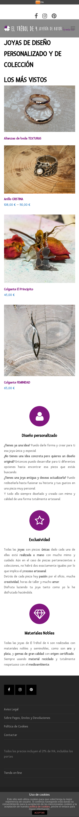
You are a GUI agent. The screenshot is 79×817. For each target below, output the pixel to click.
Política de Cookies (16, 726)
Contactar (10, 735)
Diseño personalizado (39, 435)
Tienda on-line (13, 773)
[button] (73, 28)
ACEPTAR (39, 813)
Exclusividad (39, 539)
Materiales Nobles (39, 633)
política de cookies (39, 806)
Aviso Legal (11, 709)
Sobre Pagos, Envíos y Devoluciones (27, 718)
